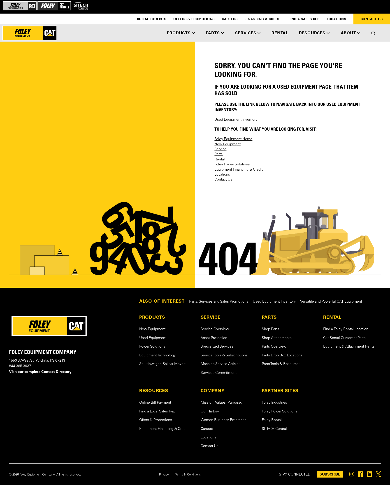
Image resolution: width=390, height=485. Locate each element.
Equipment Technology (157, 355)
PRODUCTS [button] (179, 32)
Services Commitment (219, 373)
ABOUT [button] (348, 32)
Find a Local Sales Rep (157, 411)
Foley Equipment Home (233, 139)
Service (220, 149)
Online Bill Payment (155, 403)
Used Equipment (152, 338)
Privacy (164, 474)
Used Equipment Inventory (235, 120)
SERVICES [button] (245, 32)
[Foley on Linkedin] (369, 475)
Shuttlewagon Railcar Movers (162, 364)
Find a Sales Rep (304, 19)
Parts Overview (274, 346)
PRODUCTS (152, 317)
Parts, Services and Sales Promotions (218, 302)
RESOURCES (153, 390)
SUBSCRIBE (330, 474)
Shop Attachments (277, 338)
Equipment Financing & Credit (238, 170)
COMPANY (213, 390)
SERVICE (211, 317)
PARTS (269, 317)
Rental (219, 159)
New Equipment (227, 144)
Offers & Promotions (194, 19)
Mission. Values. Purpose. (221, 403)
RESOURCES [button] (312, 32)
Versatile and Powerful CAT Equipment (331, 302)
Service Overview (215, 329)
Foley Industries (274, 403)
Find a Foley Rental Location (345, 329)
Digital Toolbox (151, 19)
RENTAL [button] (280, 32)
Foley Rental (272, 420)
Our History (210, 411)
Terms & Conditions (188, 474)
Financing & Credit (263, 19)
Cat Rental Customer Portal (345, 338)
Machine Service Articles (220, 364)
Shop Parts (270, 329)
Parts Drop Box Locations (282, 355)
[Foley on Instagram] (351, 475)
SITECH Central (274, 429)
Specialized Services (217, 346)
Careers (229, 19)
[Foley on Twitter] (378, 475)
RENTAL (332, 317)
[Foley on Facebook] (360, 475)
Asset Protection (214, 338)
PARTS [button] (213, 32)
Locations (336, 19)
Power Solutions (152, 346)
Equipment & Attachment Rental (349, 346)
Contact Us (223, 179)
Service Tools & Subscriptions (224, 355)
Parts (218, 154)
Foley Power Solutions (232, 164)
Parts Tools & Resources (281, 364)
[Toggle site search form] (373, 33)
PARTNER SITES (280, 390)
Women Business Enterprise (223, 420)
